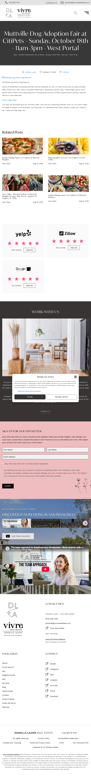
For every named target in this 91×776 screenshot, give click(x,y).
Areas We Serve (9, 703)
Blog (15, 55)
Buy (3, 671)
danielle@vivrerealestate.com (58, 623)
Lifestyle (65, 72)
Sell (3, 679)
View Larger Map (9, 100)
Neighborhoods (8, 675)
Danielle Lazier (30, 72)
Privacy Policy (43, 738)
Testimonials (7, 691)
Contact (5, 695)
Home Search (8, 667)
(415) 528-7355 (52, 619)
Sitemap (5, 707)
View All (29, 250)
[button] (75, 377)
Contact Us (51, 3)
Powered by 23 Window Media (45, 747)
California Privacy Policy (40, 743)
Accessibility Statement (68, 738)
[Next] (85, 523)
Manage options (61, 397)
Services (5, 683)
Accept (30, 397)
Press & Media (8, 699)
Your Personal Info (80, 743)
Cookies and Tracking (12, 743)
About (4, 663)
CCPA (61, 743)
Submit (8, 486)
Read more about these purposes (29, 391)
